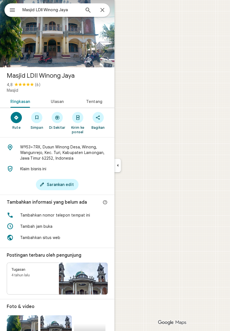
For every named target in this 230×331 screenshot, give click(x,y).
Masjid (12, 90)
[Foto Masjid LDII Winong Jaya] (57, 33)
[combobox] (51, 9)
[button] (57, 215)
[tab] (19, 101)
